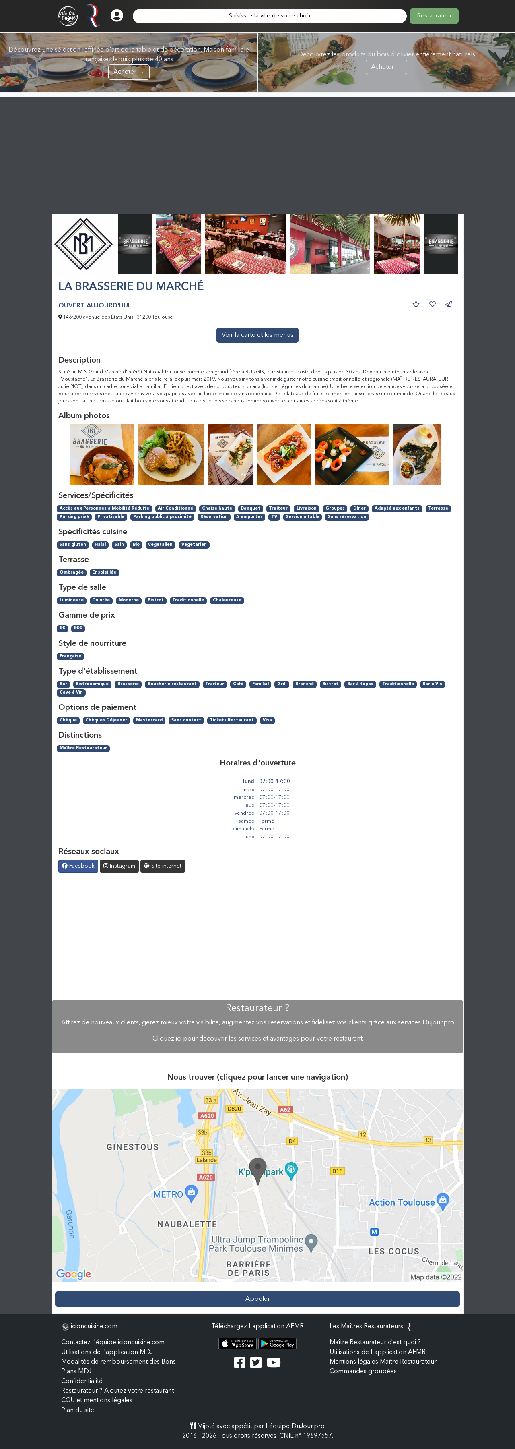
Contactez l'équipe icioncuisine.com (113, 1342)
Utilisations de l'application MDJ (107, 1352)
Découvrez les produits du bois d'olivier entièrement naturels (386, 61)
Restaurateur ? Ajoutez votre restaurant (117, 1391)
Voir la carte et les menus (257, 335)
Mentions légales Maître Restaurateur (383, 1362)
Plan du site (77, 1410)
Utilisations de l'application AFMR (378, 1352)
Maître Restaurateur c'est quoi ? (375, 1342)
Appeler (257, 1299)
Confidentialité (82, 1381)
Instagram (121, 866)
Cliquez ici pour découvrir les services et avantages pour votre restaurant (257, 1039)
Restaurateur (434, 16)
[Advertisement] (257, 153)
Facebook (81, 866)
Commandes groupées (363, 1371)
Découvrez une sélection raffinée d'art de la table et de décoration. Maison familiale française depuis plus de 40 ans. (128, 61)
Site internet (165, 866)
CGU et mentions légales (96, 1400)
